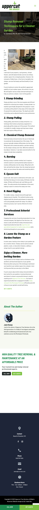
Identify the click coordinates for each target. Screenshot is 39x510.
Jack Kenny (9, 33)
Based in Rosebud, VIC (19, 436)
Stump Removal (25, 33)
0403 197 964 (19, 458)
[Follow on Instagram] (22, 441)
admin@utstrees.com (19, 471)
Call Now (6, 373)
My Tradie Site (28, 501)
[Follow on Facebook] (18, 441)
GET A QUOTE (8, 289)
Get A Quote (17, 373)
